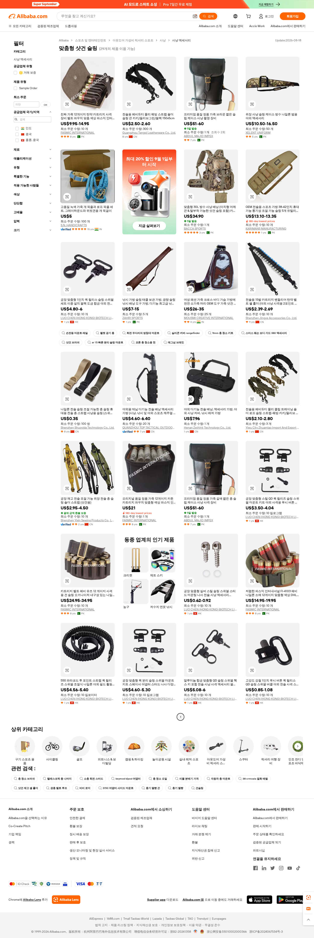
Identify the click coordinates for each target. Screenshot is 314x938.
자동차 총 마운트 (220, 778)
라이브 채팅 (199, 826)
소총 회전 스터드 (93, 778)
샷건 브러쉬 (72, 342)
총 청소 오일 (160, 778)
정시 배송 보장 (79, 834)
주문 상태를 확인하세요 (268, 834)
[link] (308, 897)
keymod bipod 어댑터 (128, 778)
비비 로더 (84, 788)
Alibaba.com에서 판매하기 (270, 818)
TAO (190, 918)
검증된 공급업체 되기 (267, 842)
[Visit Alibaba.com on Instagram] (281, 868)
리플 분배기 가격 (189, 778)
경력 (12, 842)
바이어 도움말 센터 (204, 818)
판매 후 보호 (78, 842)
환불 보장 (76, 826)
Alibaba (64, 40)
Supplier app (156, 899)
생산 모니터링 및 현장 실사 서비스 (92, 850)
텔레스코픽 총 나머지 (59, 778)
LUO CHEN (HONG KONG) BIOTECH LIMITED (88, 318)
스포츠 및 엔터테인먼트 (90, 40)
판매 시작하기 (262, 826)
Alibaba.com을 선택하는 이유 (28, 818)
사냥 (163, 40)
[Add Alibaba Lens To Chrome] (66, 899)
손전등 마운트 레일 (77, 333)
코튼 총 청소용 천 (146, 342)
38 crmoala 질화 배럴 (255, 778)
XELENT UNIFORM (258, 132)
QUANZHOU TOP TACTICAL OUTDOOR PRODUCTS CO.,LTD (149, 427)
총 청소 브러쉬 (26, 778)
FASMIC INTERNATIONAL (78, 132)
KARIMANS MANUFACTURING (266, 228)
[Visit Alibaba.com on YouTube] (289, 868)
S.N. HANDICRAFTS (74, 225)
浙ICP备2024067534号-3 (266, 931)
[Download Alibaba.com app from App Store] (259, 899)
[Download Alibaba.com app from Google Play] (291, 899)
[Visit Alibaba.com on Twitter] (272, 868)
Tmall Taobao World (136, 918)
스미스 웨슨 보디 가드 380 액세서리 (266, 333)
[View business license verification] (196, 931)
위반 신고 (198, 858)
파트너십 (259, 850)
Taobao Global (174, 918)
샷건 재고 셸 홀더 (28, 788)
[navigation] (32, 379)
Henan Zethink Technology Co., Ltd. (207, 427)
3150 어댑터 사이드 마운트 (118, 788)
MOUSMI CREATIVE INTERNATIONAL (208, 318)
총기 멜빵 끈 (153, 788)
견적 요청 (137, 826)
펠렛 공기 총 (107, 333)
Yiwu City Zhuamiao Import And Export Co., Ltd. (273, 427)
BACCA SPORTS (195, 228)
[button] (195, 16)
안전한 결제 (77, 818)
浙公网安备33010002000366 (227, 931)
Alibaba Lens (32, 899)
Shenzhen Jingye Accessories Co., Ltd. (271, 318)
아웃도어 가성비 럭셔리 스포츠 (133, 40)
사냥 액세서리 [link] (181, 40)
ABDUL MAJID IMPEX (198, 136)
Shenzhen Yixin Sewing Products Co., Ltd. (88, 520)
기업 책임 (15, 834)
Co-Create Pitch (19, 826)
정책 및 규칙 (78, 858)
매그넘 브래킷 (176, 342)
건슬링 (199, 788)
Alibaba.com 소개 (21, 809)
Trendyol (202, 918)
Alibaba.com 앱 (193, 899)
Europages (219, 918)
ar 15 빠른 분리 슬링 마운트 (107, 342)
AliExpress (96, 918)
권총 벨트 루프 (58, 788)
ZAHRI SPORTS (132, 318)
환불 (195, 842)
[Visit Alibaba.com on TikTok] (298, 868)
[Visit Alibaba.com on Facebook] (255, 868)
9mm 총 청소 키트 (222, 333)
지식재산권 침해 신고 (206, 850)
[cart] (249, 17)
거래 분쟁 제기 (201, 834)
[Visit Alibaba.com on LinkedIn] (264, 868)
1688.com (113, 918)
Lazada (157, 918)
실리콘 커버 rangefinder (186, 333)
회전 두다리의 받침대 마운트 (143, 333)
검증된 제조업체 (141, 818)
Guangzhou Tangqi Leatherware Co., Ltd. (149, 132)
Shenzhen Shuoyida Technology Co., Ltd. (87, 427)
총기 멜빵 (177, 788)
